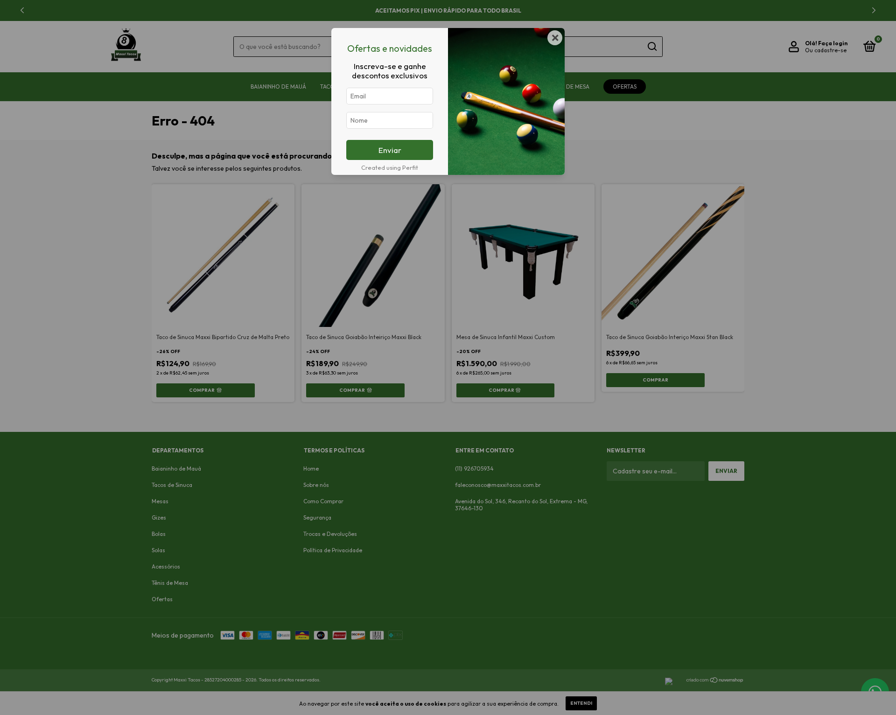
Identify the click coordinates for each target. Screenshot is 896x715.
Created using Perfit (389, 167)
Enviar (389, 150)
